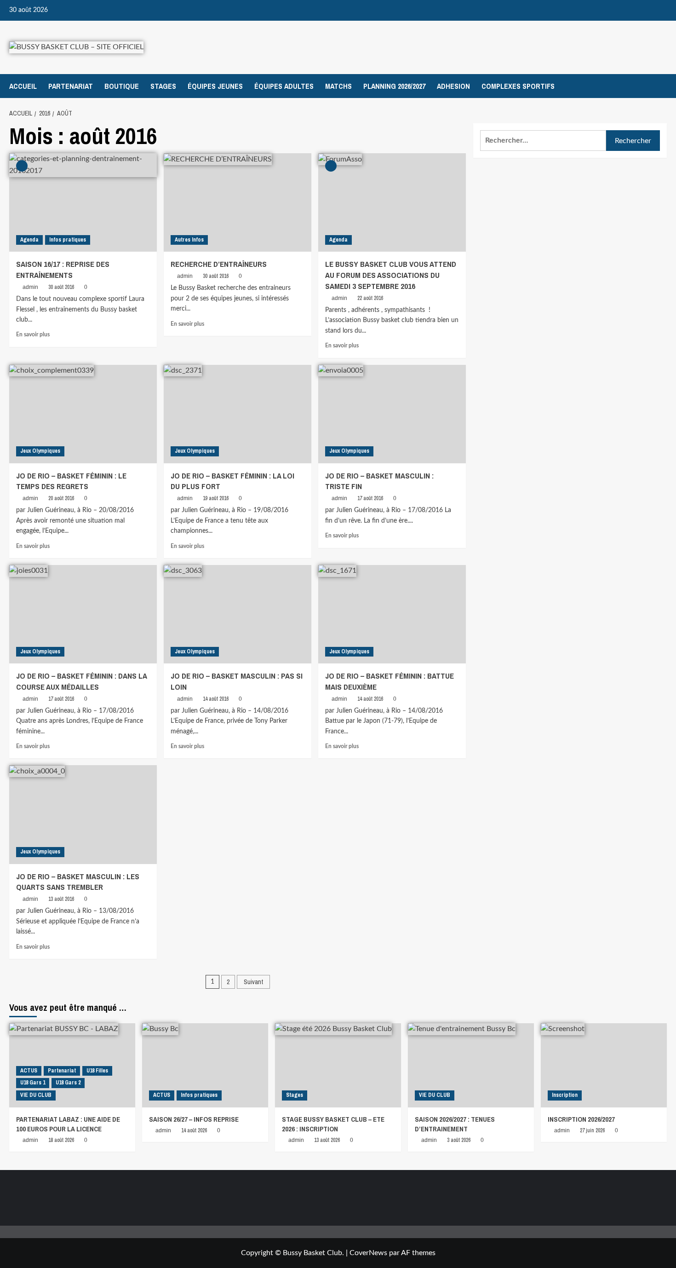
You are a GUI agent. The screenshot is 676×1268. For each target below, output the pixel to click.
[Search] (661, 86)
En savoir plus (33, 334)
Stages (294, 1095)
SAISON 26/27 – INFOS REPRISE (194, 1119)
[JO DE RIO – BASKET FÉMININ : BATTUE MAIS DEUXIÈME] (392, 614)
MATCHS (338, 86)
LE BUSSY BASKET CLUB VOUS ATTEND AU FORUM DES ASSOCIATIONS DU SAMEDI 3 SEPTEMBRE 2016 (390, 275)
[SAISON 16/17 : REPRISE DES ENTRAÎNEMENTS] (83, 202)
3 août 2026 (458, 1140)
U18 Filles (97, 1070)
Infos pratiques (67, 239)
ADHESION (453, 86)
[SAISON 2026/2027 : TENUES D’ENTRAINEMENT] (471, 1065)
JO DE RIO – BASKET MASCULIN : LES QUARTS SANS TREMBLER (77, 882)
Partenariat (62, 1070)
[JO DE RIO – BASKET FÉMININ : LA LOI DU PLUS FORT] (237, 414)
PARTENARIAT (70, 86)
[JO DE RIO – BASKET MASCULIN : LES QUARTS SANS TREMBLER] (83, 814)
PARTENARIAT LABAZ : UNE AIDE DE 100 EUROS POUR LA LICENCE (68, 1124)
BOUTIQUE (121, 86)
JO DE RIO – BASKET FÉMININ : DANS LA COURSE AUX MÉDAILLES (81, 681)
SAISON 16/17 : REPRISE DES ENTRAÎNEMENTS (62, 269)
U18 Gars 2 (68, 1082)
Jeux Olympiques (40, 451)
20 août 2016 (61, 498)
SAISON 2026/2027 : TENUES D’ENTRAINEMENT (455, 1124)
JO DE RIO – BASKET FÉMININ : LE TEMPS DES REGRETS (71, 481)
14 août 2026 (194, 1130)
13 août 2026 (327, 1140)
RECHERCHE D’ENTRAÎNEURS (219, 264)
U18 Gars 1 (32, 1082)
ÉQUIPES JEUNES (215, 86)
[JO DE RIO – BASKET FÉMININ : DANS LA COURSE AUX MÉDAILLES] (83, 614)
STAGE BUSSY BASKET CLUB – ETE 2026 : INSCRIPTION (333, 1124)
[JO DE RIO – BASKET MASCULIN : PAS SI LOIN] (237, 614)
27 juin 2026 (592, 1130)
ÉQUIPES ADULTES (284, 86)
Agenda (29, 239)
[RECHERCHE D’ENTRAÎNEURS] (237, 202)
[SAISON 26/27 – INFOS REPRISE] (205, 1065)
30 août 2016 (61, 287)
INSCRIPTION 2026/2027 (581, 1119)
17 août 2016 (370, 498)
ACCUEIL (23, 86)
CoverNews (368, 1252)
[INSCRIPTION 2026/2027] (604, 1065)
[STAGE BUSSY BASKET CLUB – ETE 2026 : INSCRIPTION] (338, 1065)
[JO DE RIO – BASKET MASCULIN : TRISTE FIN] (392, 414)
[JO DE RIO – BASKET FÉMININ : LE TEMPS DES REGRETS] (83, 414)
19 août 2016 (216, 498)
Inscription (565, 1095)
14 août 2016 (216, 699)
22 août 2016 (370, 298)
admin (30, 287)
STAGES (163, 86)
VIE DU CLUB (36, 1095)
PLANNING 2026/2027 (394, 86)
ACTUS (28, 1070)
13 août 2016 (61, 899)
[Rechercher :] (543, 140)
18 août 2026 (61, 1140)
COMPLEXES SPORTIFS (518, 86)
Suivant (253, 982)
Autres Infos (189, 239)
